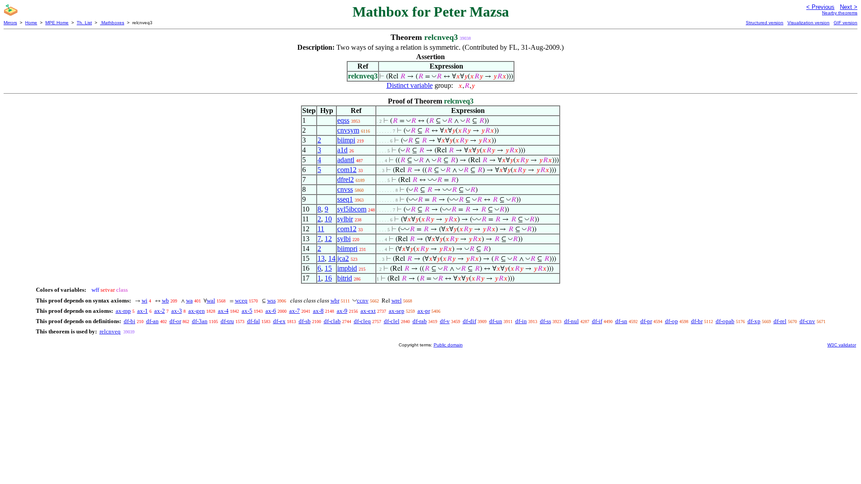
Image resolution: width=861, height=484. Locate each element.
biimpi (346, 140)
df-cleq (362, 321)
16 (328, 278)
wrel (396, 300)
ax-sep (396, 310)
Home (31, 22)
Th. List (84, 22)
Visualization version (808, 22)
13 (321, 258)
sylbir (345, 219)
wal (211, 300)
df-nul (571, 321)
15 (328, 268)
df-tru (227, 321)
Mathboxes (112, 22)
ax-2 (159, 310)
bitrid (344, 278)
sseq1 (345, 199)
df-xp (754, 321)
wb (165, 300)
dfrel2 (345, 179)
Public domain (448, 344)
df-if (597, 321)
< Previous (820, 7)
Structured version (764, 22)
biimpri (347, 248)
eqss (343, 120)
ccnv (363, 300)
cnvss (345, 189)
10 (328, 219)
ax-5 (247, 310)
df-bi (129, 321)
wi (145, 300)
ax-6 (270, 310)
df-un (495, 321)
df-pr (646, 321)
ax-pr (423, 310)
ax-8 (318, 310)
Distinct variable (410, 85)
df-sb (305, 321)
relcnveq (110, 331)
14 (331, 258)
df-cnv (807, 321)
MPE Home (57, 22)
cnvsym (348, 130)
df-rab (420, 321)
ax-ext (368, 310)
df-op (671, 321)
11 (320, 229)
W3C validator (841, 344)
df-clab (332, 321)
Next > (848, 7)
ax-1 (142, 310)
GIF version (845, 22)
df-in (521, 321)
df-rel (780, 321)
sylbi (344, 238)
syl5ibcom (351, 209)
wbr (334, 300)
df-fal (253, 321)
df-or (175, 321)
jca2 (343, 258)
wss (271, 300)
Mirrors (10, 22)
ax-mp (123, 310)
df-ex (279, 321)
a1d (342, 150)
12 (328, 238)
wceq (241, 300)
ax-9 (342, 310)
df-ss (545, 321)
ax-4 (223, 310)
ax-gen (196, 310)
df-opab (725, 321)
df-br (697, 321)
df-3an (200, 321)
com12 (347, 169)
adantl (345, 160)
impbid (347, 268)
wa (189, 300)
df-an (152, 321)
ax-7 (294, 310)
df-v (445, 321)
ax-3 (176, 310)
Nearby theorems (839, 12)
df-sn (621, 321)
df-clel (392, 321)
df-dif (469, 321)
